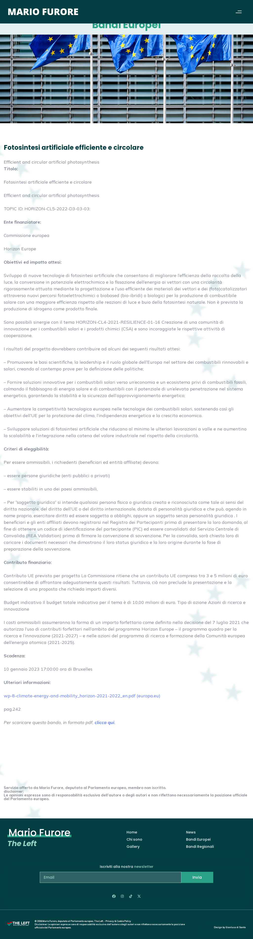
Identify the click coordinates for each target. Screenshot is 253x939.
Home (131, 832)
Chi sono (134, 839)
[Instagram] (122, 896)
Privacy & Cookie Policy (118, 921)
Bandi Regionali (200, 846)
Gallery (133, 846)
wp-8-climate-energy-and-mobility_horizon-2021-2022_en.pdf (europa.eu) (82, 696)
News (191, 832)
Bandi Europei (198, 839)
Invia (197, 877)
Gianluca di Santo (236, 927)
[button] (239, 12)
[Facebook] (113, 896)
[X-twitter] (139, 896)
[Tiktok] (130, 896)
